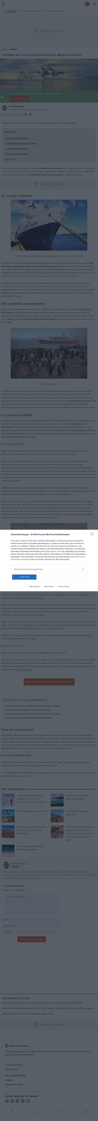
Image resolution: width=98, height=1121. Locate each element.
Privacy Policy (63, 586)
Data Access (49, 586)
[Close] (93, 534)
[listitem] (49, 569)
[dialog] (49, 560)
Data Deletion (34, 586)
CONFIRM (24, 577)
